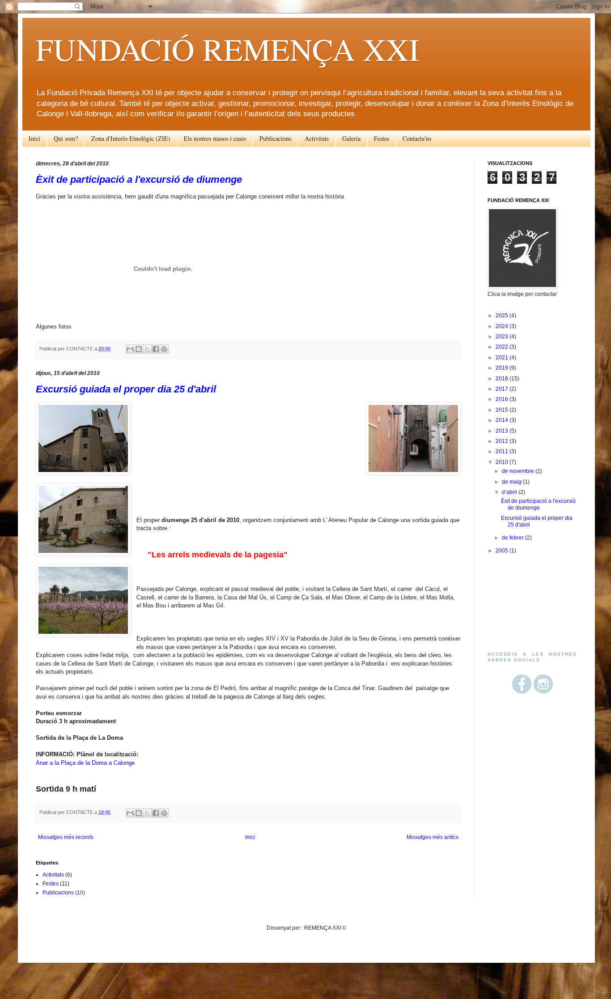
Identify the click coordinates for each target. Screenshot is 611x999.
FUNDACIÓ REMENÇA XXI (227, 49)
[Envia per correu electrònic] (130, 349)
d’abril (510, 492)
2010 (502, 462)
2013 (502, 431)
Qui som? (66, 138)
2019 (502, 368)
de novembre (518, 471)
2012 (502, 441)
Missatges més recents (65, 837)
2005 (502, 551)
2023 (502, 336)
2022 (502, 347)
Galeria (351, 138)
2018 (502, 378)
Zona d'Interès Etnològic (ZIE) (130, 138)
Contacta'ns (417, 138)
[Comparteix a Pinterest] (164, 349)
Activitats (317, 138)
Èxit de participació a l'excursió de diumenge (139, 179)
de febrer (513, 538)
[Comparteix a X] (147, 349)
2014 (502, 420)
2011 (502, 451)
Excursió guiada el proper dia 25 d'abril (126, 389)
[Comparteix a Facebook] (155, 349)
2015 (502, 410)
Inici (34, 138)
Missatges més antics (432, 837)
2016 (502, 399)
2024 (502, 326)
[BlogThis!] (138, 349)
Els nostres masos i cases (215, 138)
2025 (502, 315)
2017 (502, 389)
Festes (381, 138)
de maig (512, 482)
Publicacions (275, 138)
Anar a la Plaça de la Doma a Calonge (85, 762)
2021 (502, 357)
